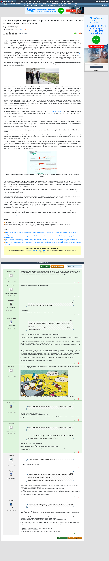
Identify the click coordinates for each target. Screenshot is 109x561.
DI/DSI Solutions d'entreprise (14, 3)
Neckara (11, 455)
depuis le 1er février (75, 54)
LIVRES (42, 5)
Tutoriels (28, 1)
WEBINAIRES (37, 5)
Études (63, 1)
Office (65, 3)
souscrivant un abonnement (37, 250)
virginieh (11, 423)
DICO (71, 5)
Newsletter (49, 1)
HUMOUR (76, 5)
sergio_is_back (11, 318)
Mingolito (11, 366)
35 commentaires (29, 30)
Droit (68, 1)
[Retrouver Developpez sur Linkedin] (107, 5)
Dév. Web (44, 3)
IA (27, 3)
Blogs (38, 1)
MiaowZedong (11, 271)
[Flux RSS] (102, 5)
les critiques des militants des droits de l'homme (22, 59)
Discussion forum (97, 67)
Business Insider (13, 216)
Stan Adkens (20, 29)
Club (72, 1)
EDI (49, 3)
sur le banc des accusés (55, 112)
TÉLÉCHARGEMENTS (50, 5)
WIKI (68, 5)
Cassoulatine (11, 286)
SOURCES (58, 5)
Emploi (57, 1)
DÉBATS (63, 5)
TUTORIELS (26, 5)
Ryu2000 (11, 500)
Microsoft (35, 3)
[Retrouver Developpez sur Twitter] (104, 5)
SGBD (60, 3)
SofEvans (11, 300)
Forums (21, 1)
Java (40, 3)
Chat (43, 1)
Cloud (24, 3)
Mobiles (69, 3)
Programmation (54, 3)
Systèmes (75, 3)
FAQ (34, 1)
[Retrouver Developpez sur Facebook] (106, 5)
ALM (30, 3)
